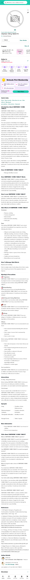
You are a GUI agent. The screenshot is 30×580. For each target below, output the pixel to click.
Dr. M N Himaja (10, 564)
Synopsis (17, 104)
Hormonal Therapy (7, 36)
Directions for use (17, 100)
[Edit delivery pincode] (28, 61)
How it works (8, 100)
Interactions (11, 104)
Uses (2, 100)
